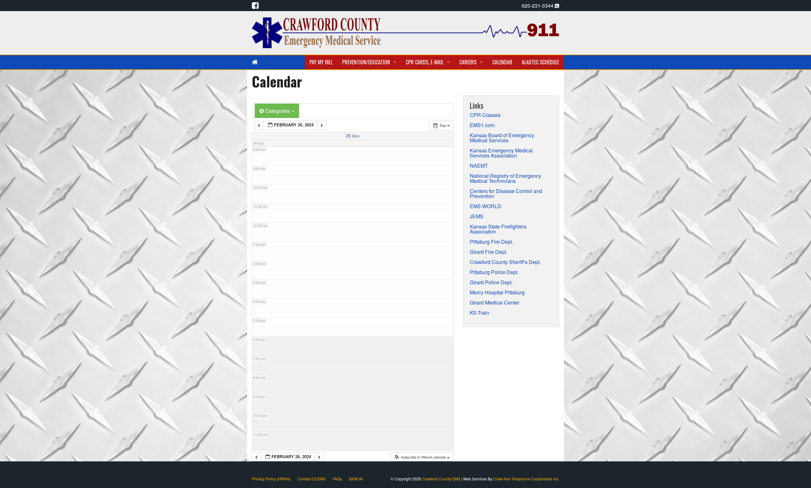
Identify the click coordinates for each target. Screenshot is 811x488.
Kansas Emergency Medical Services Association (501, 153)
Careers (467, 62)
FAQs (337, 478)
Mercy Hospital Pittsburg (497, 292)
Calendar (502, 62)
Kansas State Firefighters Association (498, 229)
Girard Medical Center (494, 302)
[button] (422, 457)
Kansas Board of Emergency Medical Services (502, 138)
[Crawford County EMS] (405, 32)
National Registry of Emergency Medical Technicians (505, 178)
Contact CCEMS (311, 478)
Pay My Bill (321, 62)
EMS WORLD (485, 206)
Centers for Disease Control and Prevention (506, 194)
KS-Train (479, 312)
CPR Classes (485, 115)
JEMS (476, 216)
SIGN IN (356, 478)
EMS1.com (482, 125)
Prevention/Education (366, 62)
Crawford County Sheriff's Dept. (505, 262)
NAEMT (479, 165)
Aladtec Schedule (540, 62)
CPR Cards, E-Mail (425, 62)
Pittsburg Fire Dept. (491, 241)
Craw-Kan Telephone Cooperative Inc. (526, 478)
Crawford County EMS (441, 478)
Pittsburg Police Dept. (494, 272)
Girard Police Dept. (491, 282)
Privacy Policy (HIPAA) (271, 478)
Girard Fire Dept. (488, 251)
